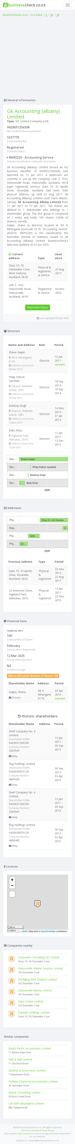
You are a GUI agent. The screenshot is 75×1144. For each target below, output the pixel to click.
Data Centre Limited (30, 1001)
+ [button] (12, 879)
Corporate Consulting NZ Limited (38, 957)
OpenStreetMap (48, 931)
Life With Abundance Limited (26, 1103)
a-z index (36, 15)
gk (51, 15)
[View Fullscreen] (12, 894)
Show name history (37, 307)
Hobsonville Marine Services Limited (40, 968)
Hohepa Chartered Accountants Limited (33, 1081)
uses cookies (24, 1133)
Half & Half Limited (20, 1059)
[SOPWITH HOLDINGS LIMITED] (37, 903)
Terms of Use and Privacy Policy (37, 1130)
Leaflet (24, 931)
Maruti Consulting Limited (24, 1092)
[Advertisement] (37, 56)
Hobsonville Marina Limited (35, 990)
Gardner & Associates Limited (27, 1070)
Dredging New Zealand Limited (37, 979)
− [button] (12, 885)
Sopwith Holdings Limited (34, 1012)
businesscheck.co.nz (15, 15)
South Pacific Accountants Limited (29, 1048)
